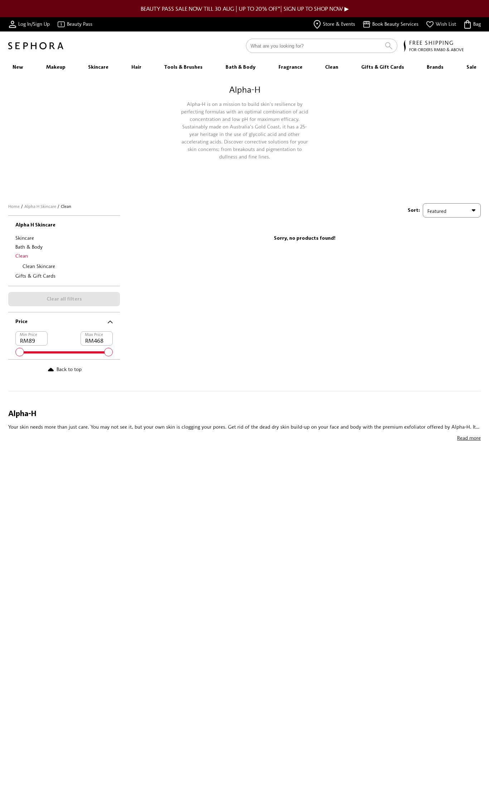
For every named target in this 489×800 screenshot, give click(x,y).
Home (14, 206)
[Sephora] (35, 45)
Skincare (24, 238)
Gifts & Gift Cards (35, 276)
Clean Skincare (39, 266)
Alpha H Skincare (40, 206)
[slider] (19, 352)
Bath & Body (29, 247)
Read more (469, 438)
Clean (21, 256)
